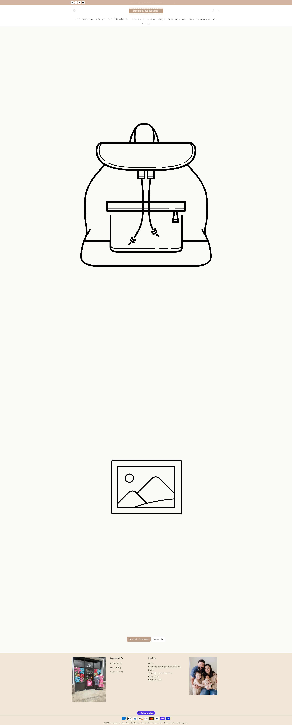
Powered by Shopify (132, 723)
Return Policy (115, 667)
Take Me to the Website (139, 639)
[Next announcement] (174, 2)
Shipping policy (183, 723)
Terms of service (169, 723)
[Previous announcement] (117, 2)
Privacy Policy (116, 663)
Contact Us (158, 639)
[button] (74, 10)
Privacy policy (157, 723)
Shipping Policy (116, 671)
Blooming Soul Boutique (118, 723)
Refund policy (146, 723)
